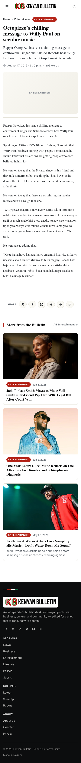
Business (9, 651)
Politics (7, 671)
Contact (8, 727)
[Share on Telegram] (51, 304)
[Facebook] (6, 629)
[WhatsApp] (33, 629)
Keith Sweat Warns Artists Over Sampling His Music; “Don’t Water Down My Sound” (38, 543)
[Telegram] (27, 629)
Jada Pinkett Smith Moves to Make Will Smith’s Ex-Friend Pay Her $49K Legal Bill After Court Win (38, 395)
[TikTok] (20, 629)
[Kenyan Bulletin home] (35, 6)
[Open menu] (7, 6)
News (7, 645)
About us (9, 720)
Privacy (7, 733)
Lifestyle (8, 664)
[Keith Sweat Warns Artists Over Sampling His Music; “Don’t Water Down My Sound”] (40, 507)
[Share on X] (23, 304)
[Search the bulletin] (74, 6)
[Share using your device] (60, 304)
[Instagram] (40, 629)
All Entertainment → (65, 324)
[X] (13, 629)
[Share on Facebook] (32, 304)
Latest (7, 692)
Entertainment (22, 19)
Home (6, 19)
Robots (7, 705)
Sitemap (8, 699)
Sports (7, 677)
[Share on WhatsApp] (41, 304)
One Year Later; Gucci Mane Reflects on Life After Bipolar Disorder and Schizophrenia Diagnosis (40, 470)
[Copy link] (70, 304)
